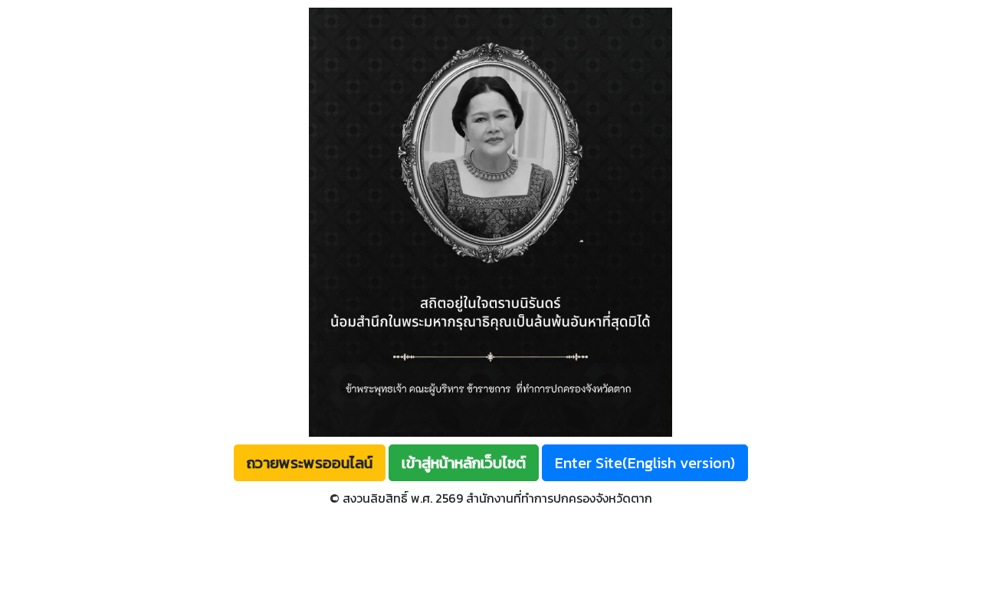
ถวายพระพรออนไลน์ (309, 462)
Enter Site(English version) (645, 462)
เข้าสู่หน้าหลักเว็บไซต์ (464, 462)
